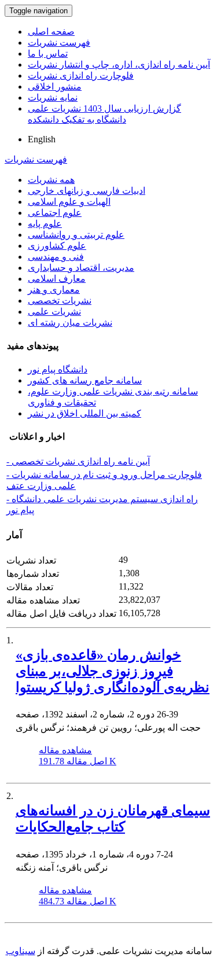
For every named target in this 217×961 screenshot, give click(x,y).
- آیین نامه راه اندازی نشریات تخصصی (78, 461)
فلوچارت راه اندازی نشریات (81, 75)
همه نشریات (51, 180)
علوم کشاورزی (57, 246)
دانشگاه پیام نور (57, 369)
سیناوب (20, 951)
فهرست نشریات (59, 42)
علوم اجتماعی (55, 213)
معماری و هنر (54, 289)
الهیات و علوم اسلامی (69, 202)
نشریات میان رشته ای (70, 322)
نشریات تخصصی (59, 300)
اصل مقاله (77, 761)
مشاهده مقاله (65, 750)
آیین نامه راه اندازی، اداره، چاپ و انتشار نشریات (119, 64)
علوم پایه (45, 224)
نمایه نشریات (53, 97)
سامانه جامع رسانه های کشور (85, 380)
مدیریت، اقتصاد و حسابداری (81, 268)
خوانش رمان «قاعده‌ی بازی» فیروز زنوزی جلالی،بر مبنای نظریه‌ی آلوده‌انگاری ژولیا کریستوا (112, 671)
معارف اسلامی (57, 278)
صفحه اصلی (51, 31)
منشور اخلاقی (55, 86)
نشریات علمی (54, 311)
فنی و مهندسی (56, 257)
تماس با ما (48, 53)
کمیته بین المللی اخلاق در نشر (84, 413)
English (42, 139)
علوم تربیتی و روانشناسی (76, 235)
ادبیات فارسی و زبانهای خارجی (86, 191)
